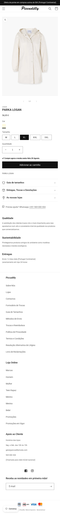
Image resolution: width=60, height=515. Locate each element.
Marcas (9, 370)
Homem (9, 377)
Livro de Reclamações (15, 352)
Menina (9, 403)
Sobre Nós (10, 285)
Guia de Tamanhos (14, 312)
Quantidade (7, 144)
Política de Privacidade (16, 332)
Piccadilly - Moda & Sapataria (28, 510)
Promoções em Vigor (15, 423)
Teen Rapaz (11, 390)
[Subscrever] (51, 486)
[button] (3, 8)
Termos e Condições (15, 338)
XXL (35, 137)
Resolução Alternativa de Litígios (20, 345)
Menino (9, 397)
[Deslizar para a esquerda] (23, 101)
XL (24, 137)
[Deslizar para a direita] (36, 101)
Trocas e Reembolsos (15, 325)
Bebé (8, 410)
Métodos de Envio (14, 319)
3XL (47, 137)
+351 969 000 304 (37, 207)
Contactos (10, 299)
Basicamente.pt (41, 510)
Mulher (9, 384)
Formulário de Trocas (15, 305)
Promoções (11, 417)
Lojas (8, 292)
